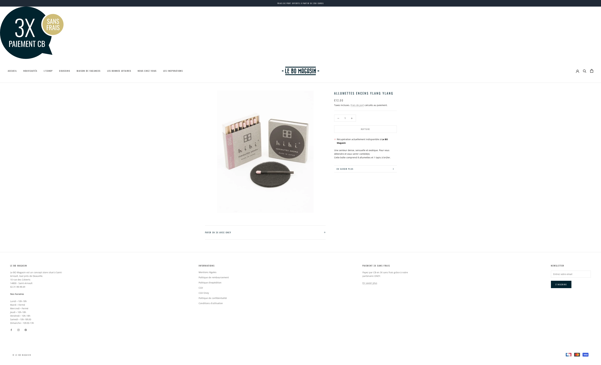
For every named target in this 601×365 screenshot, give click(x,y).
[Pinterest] (26, 329)
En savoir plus (345, 169)
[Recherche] (584, 70)
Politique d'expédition (210, 282)
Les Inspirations (173, 70)
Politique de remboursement (214, 277)
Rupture (365, 129)
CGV (201, 287)
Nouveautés (30, 70)
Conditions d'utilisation (211, 303)
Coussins (64, 70)
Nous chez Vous (147, 70)
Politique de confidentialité (213, 298)
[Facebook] (11, 329)
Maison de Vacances (89, 70)
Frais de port (357, 105)
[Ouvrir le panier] (591, 71)
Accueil (12, 70)
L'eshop (48, 70)
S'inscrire (561, 284)
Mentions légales (207, 272)
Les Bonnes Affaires (119, 70)
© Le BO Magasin (22, 355)
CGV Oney (204, 292)
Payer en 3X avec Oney (218, 232)
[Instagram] (18, 329)
